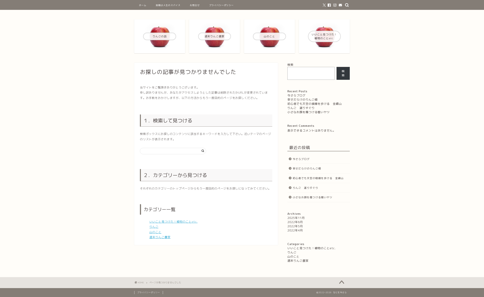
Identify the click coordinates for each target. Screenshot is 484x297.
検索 (290, 65)
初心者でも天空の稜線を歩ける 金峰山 (314, 104)
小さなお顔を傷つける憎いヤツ (308, 112)
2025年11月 (296, 218)
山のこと (155, 232)
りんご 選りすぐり (302, 108)
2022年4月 (295, 230)
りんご (153, 227)
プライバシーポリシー (221, 5)
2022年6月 (295, 222)
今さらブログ (296, 95)
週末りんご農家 (160, 237)
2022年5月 (295, 226)
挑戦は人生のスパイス (168, 5)
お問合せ (195, 5)
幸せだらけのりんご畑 (302, 100)
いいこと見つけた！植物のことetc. (173, 222)
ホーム (142, 5)
